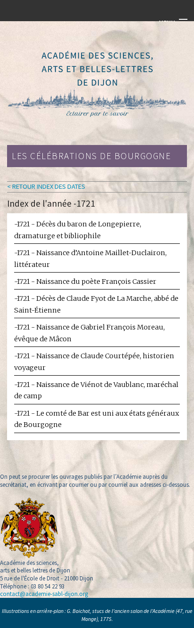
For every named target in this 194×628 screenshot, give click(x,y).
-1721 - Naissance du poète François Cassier (85, 281)
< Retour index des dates (46, 186)
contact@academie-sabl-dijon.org (44, 593)
